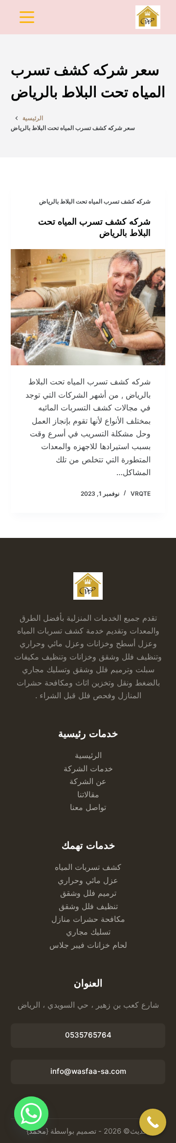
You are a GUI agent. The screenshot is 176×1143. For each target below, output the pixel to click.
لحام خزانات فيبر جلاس (88, 945)
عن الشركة (88, 781)
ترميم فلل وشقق (88, 893)
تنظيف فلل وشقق (88, 906)
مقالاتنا (88, 794)
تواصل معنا (88, 807)
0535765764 (88, 1035)
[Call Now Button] (152, 1122)
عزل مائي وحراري (88, 880)
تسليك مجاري (88, 932)
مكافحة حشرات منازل (88, 919)
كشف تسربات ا (95, 867)
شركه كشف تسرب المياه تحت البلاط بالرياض (95, 201)
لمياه (62, 867)
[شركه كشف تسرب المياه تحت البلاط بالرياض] (88, 307)
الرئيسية (88, 755)
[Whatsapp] (31, 1113)
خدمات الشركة (88, 768)
